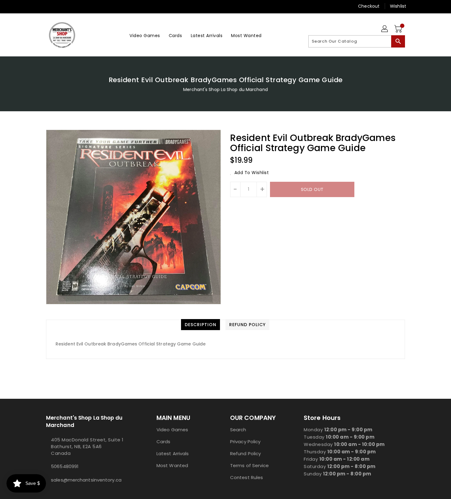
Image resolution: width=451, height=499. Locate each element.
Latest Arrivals (172, 453)
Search (238, 429)
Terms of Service (249, 465)
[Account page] (385, 29)
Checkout (369, 6)
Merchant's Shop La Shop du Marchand (225, 89)
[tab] (200, 324)
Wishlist (398, 6)
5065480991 (65, 466)
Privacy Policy (245, 441)
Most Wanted (172, 465)
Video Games (172, 429)
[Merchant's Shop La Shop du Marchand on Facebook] (37, 6)
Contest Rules (246, 477)
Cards (163, 441)
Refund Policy (245, 453)
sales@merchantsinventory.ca (86, 480)
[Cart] (399, 29)
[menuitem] (145, 35)
